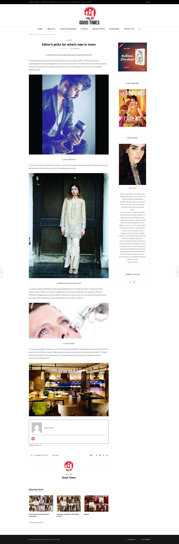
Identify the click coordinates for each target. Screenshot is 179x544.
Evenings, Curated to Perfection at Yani (68, 515)
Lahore (69, 40)
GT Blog (84, 29)
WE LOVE (55, 455)
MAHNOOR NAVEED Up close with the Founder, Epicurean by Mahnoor (67, 2)
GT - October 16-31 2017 (39, 455)
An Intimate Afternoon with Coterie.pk (39, 515)
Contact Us (129, 29)
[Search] (139, 29)
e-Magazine (114, 29)
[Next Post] (177, 272)
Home (40, 29)
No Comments (75, 48)
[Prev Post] (1, 272)
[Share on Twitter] (100, 455)
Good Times (69, 477)
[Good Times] (89, 15)
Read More (132, 188)
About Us (51, 29)
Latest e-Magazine (68, 29)
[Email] (107, 455)
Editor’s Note (99, 29)
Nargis (86, 514)
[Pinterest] (103, 455)
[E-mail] (33, 439)
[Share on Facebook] (96, 455)
